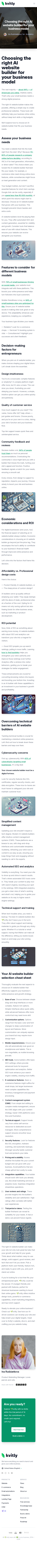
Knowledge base (26, 1506)
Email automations (8, 1491)
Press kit (23, 1518)
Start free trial (18, 1430)
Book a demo (18, 1436)
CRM (3, 1507)
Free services (25, 1502)
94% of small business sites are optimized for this (18, 303)
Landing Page (6, 1499)
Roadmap (23, 1522)
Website (4, 1483)
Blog (21, 1487)
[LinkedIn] (25, 1385)
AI (5, 1511)
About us (23, 1491)
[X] (19, 1385)
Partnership (24, 1510)
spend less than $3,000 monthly (18, 195)
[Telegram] (17, 1385)
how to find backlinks (10, 653)
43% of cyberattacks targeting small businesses (16, 761)
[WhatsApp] (23, 1385)
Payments (5, 1503)
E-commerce (6, 1487)
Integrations (6, 1495)
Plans (22, 1483)
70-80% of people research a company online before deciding (17, 155)
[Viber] (21, 1385)
